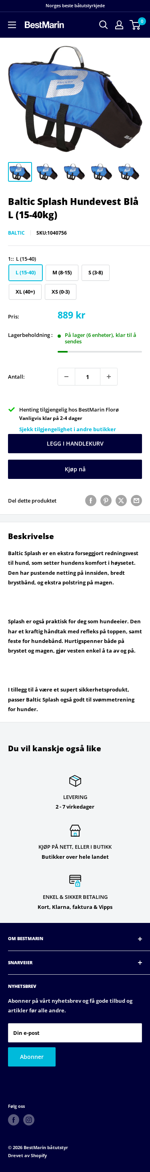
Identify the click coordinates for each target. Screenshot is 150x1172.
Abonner (32, 1056)
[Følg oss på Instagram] (28, 1119)
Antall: (16, 376)
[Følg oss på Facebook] (13, 1119)
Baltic (16, 232)
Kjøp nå (75, 469)
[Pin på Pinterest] (106, 500)
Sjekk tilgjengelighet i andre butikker (67, 429)
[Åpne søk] (103, 24)
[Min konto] (119, 24)
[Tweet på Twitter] (121, 500)
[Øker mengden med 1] (108, 376)
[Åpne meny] (12, 25)
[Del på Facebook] (90, 500)
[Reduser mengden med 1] (66, 376)
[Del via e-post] (136, 500)
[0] (135, 25)
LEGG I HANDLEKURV (75, 443)
